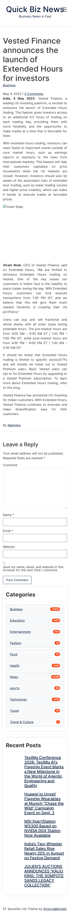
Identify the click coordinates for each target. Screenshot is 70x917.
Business (9, 85)
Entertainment (20, 632)
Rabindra (14, 425)
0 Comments (33, 94)
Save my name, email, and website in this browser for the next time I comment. (33, 568)
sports (14, 688)
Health (14, 665)
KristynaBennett (54, 909)
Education (17, 620)
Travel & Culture (21, 722)
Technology (18, 699)
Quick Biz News (35, 9)
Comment (10, 465)
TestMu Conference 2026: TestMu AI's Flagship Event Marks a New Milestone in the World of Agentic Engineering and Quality (44, 771)
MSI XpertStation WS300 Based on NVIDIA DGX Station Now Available (42, 828)
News (14, 677)
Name (8, 514)
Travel (14, 711)
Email (8, 530)
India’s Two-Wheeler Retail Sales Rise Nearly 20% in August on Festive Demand (44, 851)
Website (9, 546)
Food (13, 654)
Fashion (15, 643)
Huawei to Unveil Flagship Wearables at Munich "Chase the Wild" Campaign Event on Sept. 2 (44, 803)
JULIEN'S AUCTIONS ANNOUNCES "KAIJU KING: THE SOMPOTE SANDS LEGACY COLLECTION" (44, 875)
